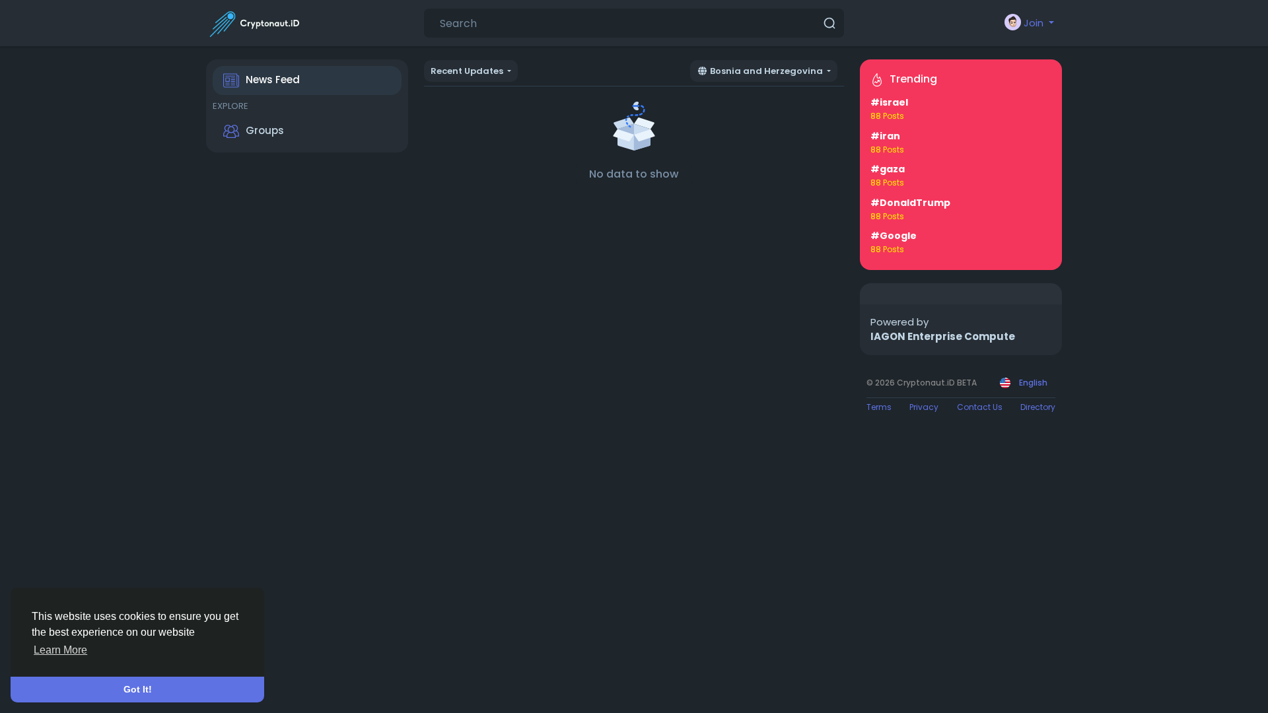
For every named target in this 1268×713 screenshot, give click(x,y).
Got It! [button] (137, 689)
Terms (879, 407)
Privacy (923, 407)
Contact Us (980, 407)
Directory (1037, 407)
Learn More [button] (60, 650)
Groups (265, 130)
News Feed (273, 79)
